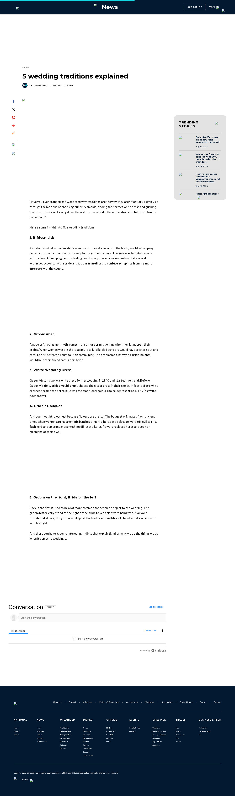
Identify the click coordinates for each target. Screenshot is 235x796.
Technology (203, 728)
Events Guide (134, 728)
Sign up (160, 607)
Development (65, 731)
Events (86, 745)
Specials (86, 752)
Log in (152, 607)
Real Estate (64, 728)
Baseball (109, 735)
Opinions (63, 745)
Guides (178, 731)
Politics (16, 735)
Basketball (110, 731)
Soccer (108, 742)
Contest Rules (186, 702)
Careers (217, 702)
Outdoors (156, 728)
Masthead (149, 702)
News (16, 728)
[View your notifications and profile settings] (162, 630)
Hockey (109, 728)
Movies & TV (42, 742)
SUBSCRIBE (195, 7)
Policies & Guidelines (109, 702)
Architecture (65, 738)
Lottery (16, 731)
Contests (155, 745)
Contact (72, 702)
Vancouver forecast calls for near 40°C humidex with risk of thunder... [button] (207, 158)
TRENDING (188, 124)
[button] (186, 140)
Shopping (156, 738)
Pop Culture (157, 742)
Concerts (132, 731)
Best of (86, 742)
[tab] (18, 631)
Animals (40, 738)
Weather (40, 731)
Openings (87, 731)
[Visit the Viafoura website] (158, 650)
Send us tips (167, 702)
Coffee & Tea (88, 755)
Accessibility (132, 702)
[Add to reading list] (13, 153)
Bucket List (180, 735)
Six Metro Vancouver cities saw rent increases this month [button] (208, 139)
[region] (87, 628)
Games (203, 702)
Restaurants (88, 738)
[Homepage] (21, 702)
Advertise (87, 702)
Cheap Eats (87, 748)
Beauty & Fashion (159, 735)
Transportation (65, 735)
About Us (57, 702)
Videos (178, 742)
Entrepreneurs (205, 731)
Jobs (200, 735)
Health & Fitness (159, 731)
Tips (177, 738)
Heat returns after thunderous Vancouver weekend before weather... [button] (208, 178)
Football (109, 738)
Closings (86, 735)
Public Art (64, 742)
